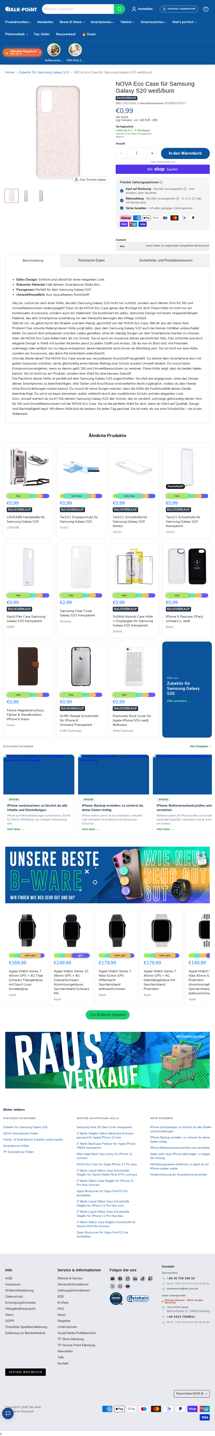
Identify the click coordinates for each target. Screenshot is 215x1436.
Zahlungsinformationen (74, 1290)
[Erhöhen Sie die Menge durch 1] (152, 153)
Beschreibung (33, 260)
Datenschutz (14, 1296)
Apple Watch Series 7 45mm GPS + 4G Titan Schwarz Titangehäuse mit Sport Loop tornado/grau (26, 980)
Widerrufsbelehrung (19, 1290)
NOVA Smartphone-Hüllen (20, 1133)
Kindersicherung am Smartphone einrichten (178, 1175)
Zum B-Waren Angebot (108, 1015)
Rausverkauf (66, 34)
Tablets (126, 22)
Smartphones (101, 22)
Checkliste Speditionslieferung (26, 1327)
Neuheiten (45, 22)
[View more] (107, 875)
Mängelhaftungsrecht (20, 1309)
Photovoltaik (15, 34)
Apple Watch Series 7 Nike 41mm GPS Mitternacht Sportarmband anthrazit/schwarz (115, 980)
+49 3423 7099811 (181, 1317)
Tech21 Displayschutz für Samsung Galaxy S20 (79, 519)
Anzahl (120, 143)
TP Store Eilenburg (71, 1339)
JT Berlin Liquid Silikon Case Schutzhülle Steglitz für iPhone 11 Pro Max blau (103, 1214)
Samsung (65, 621)
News (9, 1315)
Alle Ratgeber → (201, 746)
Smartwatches (152, 22)
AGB (8, 1278)
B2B (61, 1296)
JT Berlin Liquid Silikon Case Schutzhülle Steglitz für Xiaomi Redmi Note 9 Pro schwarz (107, 1173)
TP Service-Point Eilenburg (76, 1345)
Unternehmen (67, 1327)
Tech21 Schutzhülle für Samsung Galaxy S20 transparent (183, 521)
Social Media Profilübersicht (77, 1333)
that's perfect (183, 22)
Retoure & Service (70, 1278)
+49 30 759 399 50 (181, 1278)
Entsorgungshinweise (20, 1303)
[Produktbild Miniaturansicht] (11, 196)
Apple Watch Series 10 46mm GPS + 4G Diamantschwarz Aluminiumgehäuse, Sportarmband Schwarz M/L (71, 982)
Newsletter (65, 1351)
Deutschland (189, 1394)
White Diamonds (123, 731)
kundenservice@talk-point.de (182, 1288)
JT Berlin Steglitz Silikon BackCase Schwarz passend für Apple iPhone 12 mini (105, 1135)
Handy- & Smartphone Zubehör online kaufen (33, 1140)
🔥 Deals (89, 34)
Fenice (10, 725)
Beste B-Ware (71, 22)
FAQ (61, 1309)
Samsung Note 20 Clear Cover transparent (104, 1127)
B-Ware (63, 1303)
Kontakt (63, 1363)
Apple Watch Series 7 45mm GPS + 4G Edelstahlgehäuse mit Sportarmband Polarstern (160, 980)
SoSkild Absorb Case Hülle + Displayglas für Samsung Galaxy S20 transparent (133, 621)
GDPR (9, 1321)
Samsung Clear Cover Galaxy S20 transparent (77, 613)
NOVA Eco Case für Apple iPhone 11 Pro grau (107, 1164)
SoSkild (117, 631)
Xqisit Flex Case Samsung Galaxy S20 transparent (26, 618)
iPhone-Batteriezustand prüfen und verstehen (180, 1148)
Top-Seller (42, 34)
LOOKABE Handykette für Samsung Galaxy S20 (26, 519)
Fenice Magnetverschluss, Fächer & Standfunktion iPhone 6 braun (26, 714)
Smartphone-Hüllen (16, 1146)
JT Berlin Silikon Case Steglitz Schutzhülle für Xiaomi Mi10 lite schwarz (106, 1224)
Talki (61, 1357)
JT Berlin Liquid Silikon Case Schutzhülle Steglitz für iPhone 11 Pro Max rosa (103, 1203)
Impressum (13, 1284)
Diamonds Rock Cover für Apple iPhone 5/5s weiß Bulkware (132, 720)
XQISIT (11, 627)
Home (9, 72)
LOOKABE (13, 528)
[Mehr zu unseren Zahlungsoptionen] (161, 182)
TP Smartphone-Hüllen (18, 1152)
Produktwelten (17, 22)
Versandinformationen (73, 1284)
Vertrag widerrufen (25, 1372)
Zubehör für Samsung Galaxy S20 (44, 72)
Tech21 (64, 528)
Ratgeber (64, 1321)
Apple (12, 995)
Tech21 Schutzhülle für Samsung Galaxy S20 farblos (130, 521)
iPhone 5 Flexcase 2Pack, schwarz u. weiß (185, 618)
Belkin (169, 627)
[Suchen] (119, 9)
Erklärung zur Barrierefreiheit (25, 1333)
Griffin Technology (71, 731)
